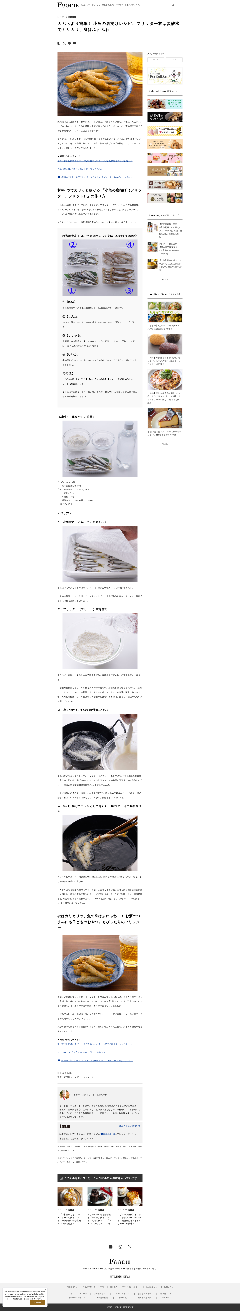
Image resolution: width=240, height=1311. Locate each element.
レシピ (174, 59)
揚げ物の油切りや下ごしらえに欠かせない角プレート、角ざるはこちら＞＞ (97, 177)
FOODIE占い (167, 1298)
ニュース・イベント (122, 1294)
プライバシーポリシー (131, 1287)
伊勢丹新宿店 (102, 1298)
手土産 (156, 59)
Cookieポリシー (152, 1287)
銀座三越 (123, 1298)
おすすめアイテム (145, 1294)
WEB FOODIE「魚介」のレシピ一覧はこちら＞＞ (81, 169)
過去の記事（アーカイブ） (93, 1287)
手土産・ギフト (100, 1294)
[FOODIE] (74, 43)
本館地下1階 (109, 1134)
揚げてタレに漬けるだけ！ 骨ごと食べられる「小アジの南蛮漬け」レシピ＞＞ (95, 161)
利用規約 (113, 1287)
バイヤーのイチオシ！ (76, 1298)
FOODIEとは (72, 1287)
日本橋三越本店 (144, 1298)
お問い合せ (168, 1287)
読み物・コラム (166, 1294)
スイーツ (83, 1294)
